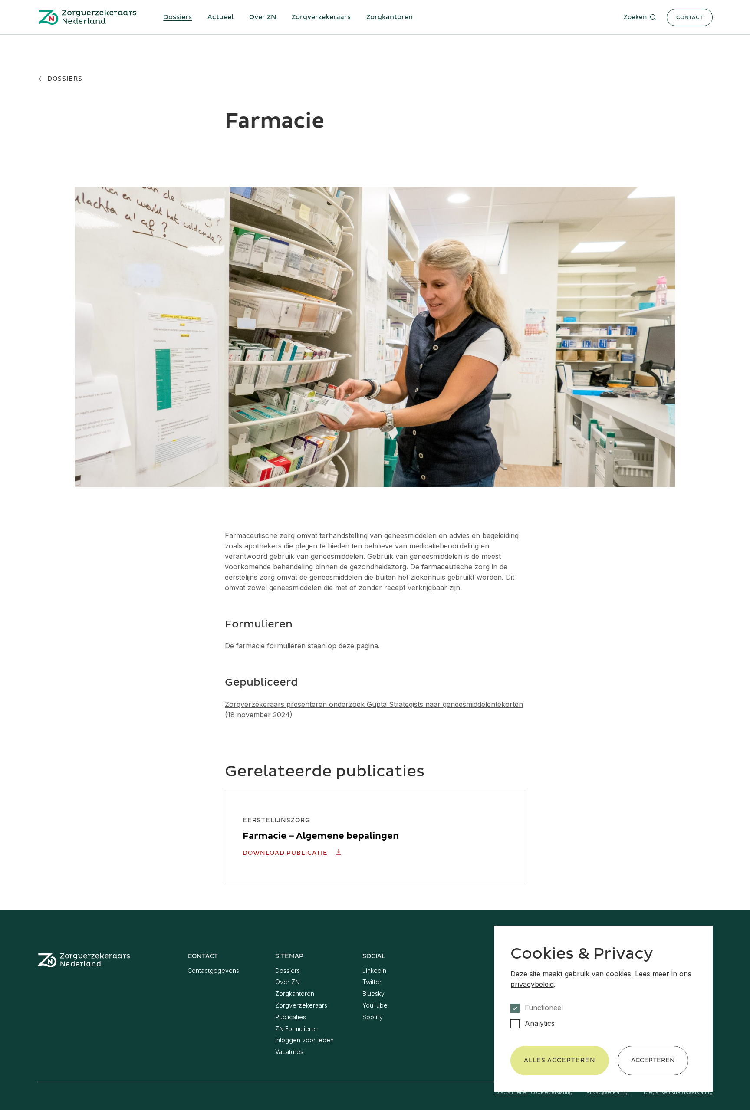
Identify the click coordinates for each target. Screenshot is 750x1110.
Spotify (372, 1017)
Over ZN (262, 17)
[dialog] (603, 1009)
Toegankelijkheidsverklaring (678, 1092)
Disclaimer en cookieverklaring (533, 1092)
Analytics (540, 1023)
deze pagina (358, 645)
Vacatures (289, 1051)
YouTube (375, 1005)
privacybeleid (532, 984)
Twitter (372, 981)
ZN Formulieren (297, 1028)
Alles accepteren (559, 1060)
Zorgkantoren (389, 17)
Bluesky (373, 993)
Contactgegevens (213, 970)
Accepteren (653, 1060)
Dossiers (177, 17)
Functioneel (544, 1008)
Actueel (220, 17)
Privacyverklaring (607, 1092)
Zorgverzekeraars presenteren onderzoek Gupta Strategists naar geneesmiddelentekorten (374, 704)
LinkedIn (374, 970)
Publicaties (290, 1017)
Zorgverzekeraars (321, 17)
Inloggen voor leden (304, 1040)
